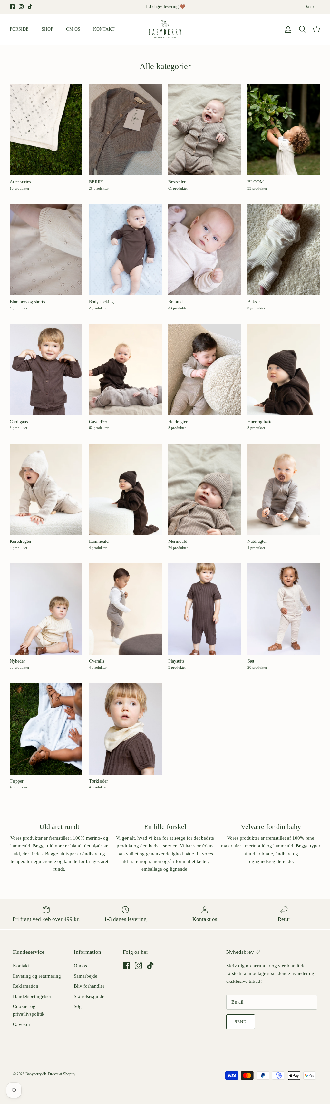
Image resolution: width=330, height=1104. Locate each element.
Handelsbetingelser (32, 996)
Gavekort (22, 1024)
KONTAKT (104, 29)
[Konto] (287, 29)
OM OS (73, 29)
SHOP (47, 29)
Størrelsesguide (89, 996)
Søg (78, 1006)
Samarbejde (85, 976)
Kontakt (21, 965)
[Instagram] (21, 6)
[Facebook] (12, 6)
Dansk (309, 7)
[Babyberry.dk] (165, 29)
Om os (80, 965)
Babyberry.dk (35, 1074)
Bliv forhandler (89, 986)
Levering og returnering (37, 976)
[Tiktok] (30, 6)
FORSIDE (19, 29)
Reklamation (25, 986)
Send (241, 1021)
